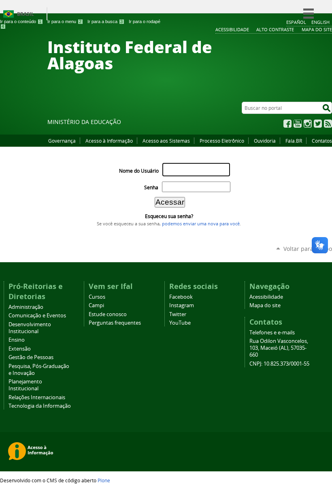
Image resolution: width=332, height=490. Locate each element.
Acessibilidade (266, 296)
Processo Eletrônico (222, 140)
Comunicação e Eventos (37, 315)
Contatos (322, 140)
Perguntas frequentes (115, 322)
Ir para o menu (64, 21)
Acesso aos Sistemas (166, 140)
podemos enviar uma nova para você (201, 224)
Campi (96, 305)
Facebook (287, 124)
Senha (151, 187)
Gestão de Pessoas (31, 357)
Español (296, 22)
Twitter (318, 124)
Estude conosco (108, 314)
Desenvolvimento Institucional (30, 328)
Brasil (25, 14)
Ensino (17, 339)
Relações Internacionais (37, 397)
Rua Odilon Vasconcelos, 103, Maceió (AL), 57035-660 (278, 348)
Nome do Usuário (139, 170)
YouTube (298, 124)
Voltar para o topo (307, 248)
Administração (26, 307)
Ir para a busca (105, 21)
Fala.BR (293, 140)
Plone (104, 480)
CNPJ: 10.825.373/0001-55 (279, 363)
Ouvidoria (265, 140)
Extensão (20, 348)
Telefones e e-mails (272, 332)
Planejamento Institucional (25, 385)
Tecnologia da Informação (40, 405)
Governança (62, 140)
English (320, 22)
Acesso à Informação (109, 140)
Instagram (308, 124)
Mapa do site (265, 305)
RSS (328, 124)
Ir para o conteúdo (20, 21)
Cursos (97, 296)
